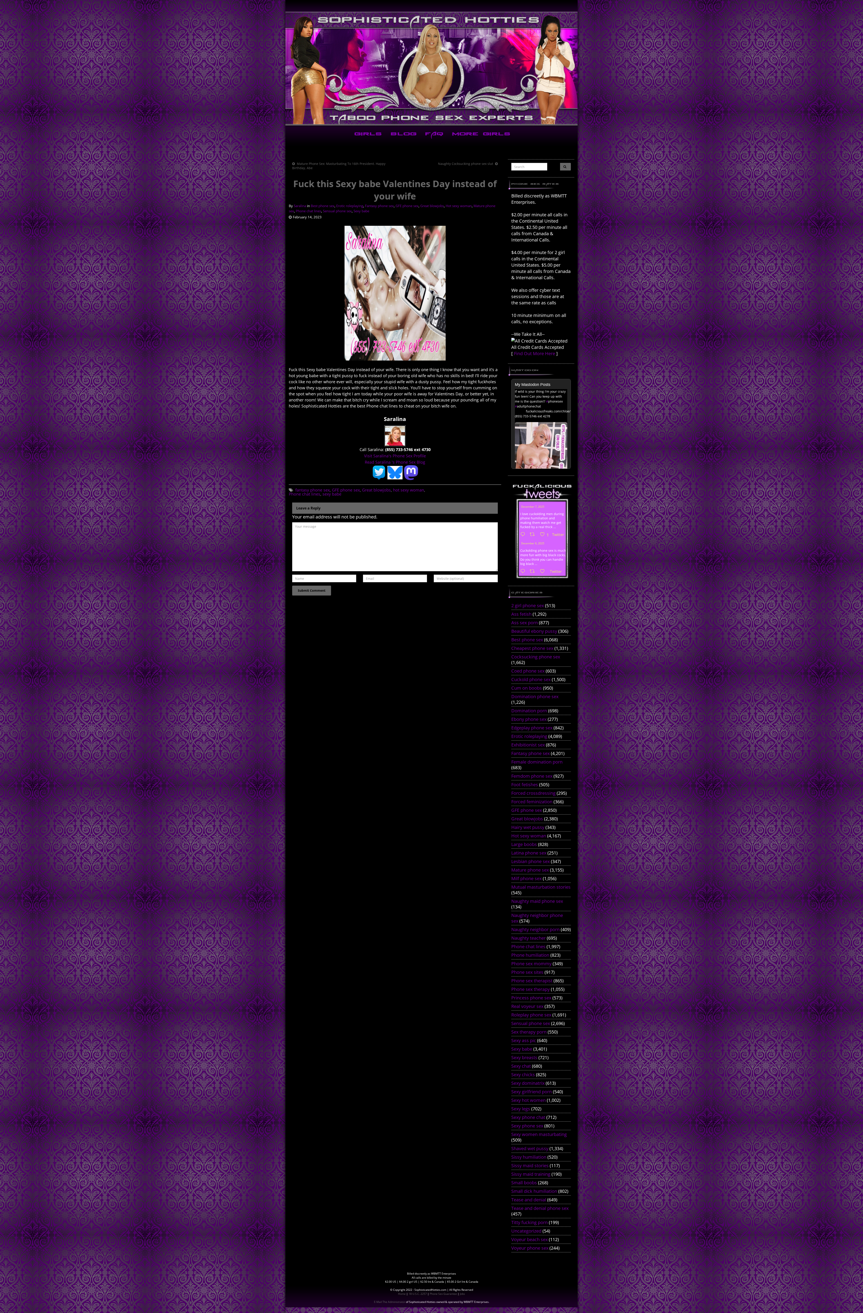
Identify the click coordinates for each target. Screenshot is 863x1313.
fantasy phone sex (312, 490)
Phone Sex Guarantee (443, 1294)
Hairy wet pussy (527, 827)
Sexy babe (361, 211)
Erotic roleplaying (349, 206)
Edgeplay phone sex (531, 728)
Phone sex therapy (530, 989)
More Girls (480, 134)
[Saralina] (395, 435)
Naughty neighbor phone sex (537, 918)
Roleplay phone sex (531, 1015)
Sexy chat (521, 1066)
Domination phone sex (534, 696)
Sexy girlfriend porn (531, 1092)
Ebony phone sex (529, 719)
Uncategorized (526, 1231)
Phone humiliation (530, 955)
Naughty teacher (528, 938)
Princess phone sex (531, 998)
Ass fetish (521, 614)
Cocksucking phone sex (535, 657)
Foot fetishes (524, 785)
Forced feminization (531, 802)
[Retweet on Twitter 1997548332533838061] (534, 534)
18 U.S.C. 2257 (418, 1294)
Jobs (462, 1294)
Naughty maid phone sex (537, 901)
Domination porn (529, 711)
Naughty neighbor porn (535, 929)
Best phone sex (322, 206)
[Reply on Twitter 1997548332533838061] (524, 534)
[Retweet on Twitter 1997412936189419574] (534, 571)
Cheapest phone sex (532, 648)
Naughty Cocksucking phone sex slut (465, 164)
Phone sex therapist (531, 981)
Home (402, 1294)
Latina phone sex (528, 853)
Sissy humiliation (528, 1157)
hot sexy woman (408, 490)
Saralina (300, 206)
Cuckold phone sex (531, 679)
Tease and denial (528, 1200)
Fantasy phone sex (379, 206)
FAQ (433, 134)
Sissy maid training (530, 1174)
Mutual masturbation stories (541, 887)
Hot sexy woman (459, 206)
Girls (367, 134)
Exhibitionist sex (528, 745)
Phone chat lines (308, 211)
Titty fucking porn (529, 1222)
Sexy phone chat (528, 1117)
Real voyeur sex (527, 1006)
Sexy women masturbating (539, 1134)
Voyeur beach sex (529, 1239)
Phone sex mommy (531, 964)
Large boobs (524, 844)
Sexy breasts (524, 1057)
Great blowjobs (432, 206)
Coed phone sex (528, 671)
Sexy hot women (528, 1100)
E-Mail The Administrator (389, 1302)
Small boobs (524, 1183)
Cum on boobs (526, 688)
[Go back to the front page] (431, 68)
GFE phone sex (407, 206)
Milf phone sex (526, 878)
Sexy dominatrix (528, 1083)
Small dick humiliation (534, 1191)
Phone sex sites (527, 972)
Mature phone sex (530, 870)
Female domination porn (537, 762)
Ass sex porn (524, 623)
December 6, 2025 (532, 543)
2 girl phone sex (527, 605)
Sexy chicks (523, 1075)
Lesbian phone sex (530, 861)
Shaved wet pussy (529, 1148)
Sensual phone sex (337, 211)
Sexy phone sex (527, 1126)
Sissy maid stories (530, 1165)
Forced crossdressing (533, 793)
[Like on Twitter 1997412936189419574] (544, 571)
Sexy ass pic (523, 1040)
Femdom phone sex (531, 776)
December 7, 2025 (532, 507)
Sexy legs (520, 1109)
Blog (403, 134)
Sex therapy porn (529, 1032)
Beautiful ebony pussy (534, 631)
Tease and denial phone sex (540, 1208)
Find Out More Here (534, 353)
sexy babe (332, 494)
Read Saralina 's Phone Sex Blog (395, 462)
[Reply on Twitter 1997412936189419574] (524, 571)
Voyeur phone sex (529, 1248)
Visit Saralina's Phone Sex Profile (395, 455)
